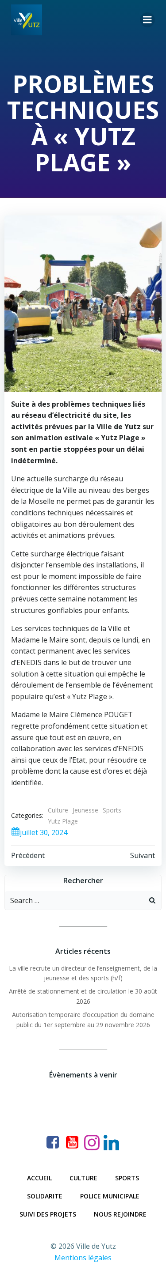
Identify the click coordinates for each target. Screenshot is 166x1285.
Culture (58, 810)
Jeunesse (85, 810)
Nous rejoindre (120, 1214)
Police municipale (109, 1196)
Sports (112, 810)
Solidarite (44, 1196)
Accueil (39, 1178)
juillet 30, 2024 (43, 832)
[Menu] (147, 19)
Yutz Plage (63, 821)
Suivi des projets (47, 1214)
